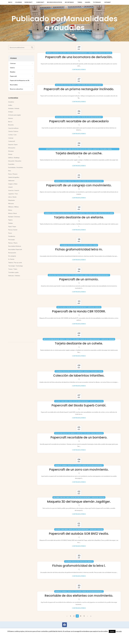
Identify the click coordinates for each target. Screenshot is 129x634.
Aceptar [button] (112, 631)
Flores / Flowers (12, 174)
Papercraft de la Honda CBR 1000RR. (79, 311)
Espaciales (11, 164)
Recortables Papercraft (79, 53)
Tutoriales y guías (13, 272)
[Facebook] (64, 624)
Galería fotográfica (13, 177)
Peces (10, 233)
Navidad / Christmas (14, 216)
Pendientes (11, 236)
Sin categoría (12, 256)
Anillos (10, 105)
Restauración (12, 252)
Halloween (11, 180)
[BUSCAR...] (32, 47)
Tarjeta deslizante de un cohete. (79, 343)
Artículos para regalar (54, 149)
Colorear (64, 245)
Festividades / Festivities (15, 167)
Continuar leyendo (79, 69)
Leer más (119, 631)
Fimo (9, 170)
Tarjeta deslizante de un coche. (79, 153)
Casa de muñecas (13, 128)
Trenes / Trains (93, 53)
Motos (59, 307)
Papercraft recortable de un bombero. (79, 437)
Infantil (49, 53)
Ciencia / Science (13, 131)
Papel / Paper (67, 53)
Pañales (10, 223)
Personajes (99, 433)
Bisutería (11, 125)
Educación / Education (63, 85)
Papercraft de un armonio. (79, 279)
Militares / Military (59, 497)
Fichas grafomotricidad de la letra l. (79, 565)
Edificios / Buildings (14, 157)
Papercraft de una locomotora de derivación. (79, 57)
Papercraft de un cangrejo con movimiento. (79, 185)
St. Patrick (11, 259)
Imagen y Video (12, 184)
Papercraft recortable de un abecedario (79, 121)
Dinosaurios (11, 148)
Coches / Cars (66, 149)
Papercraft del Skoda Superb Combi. (79, 405)
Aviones (10, 118)
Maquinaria (11, 200)
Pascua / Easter (12, 230)
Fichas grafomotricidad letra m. (79, 249)
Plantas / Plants (12, 243)
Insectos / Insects (13, 190)
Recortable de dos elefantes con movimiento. (79, 595)
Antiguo (10, 112)
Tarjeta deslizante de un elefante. (79, 217)
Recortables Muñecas (14, 246)
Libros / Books (12, 197)
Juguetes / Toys (57, 53)
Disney (10, 154)
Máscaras (11, 203)
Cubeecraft (11, 141)
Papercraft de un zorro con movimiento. (79, 469)
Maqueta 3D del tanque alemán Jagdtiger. (79, 501)
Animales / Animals (61, 181)
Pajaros (10, 220)
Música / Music (79, 275)
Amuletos (11, 102)
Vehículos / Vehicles (104, 53)
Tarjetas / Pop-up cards (105, 213)
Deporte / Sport (13, 144)
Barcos (10, 121)
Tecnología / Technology (15, 266)
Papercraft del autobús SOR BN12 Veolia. (79, 533)
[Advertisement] (21, 310)
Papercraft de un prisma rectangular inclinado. (79, 89)
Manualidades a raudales (81, 23)
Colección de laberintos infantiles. (79, 375)
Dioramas (11, 151)
